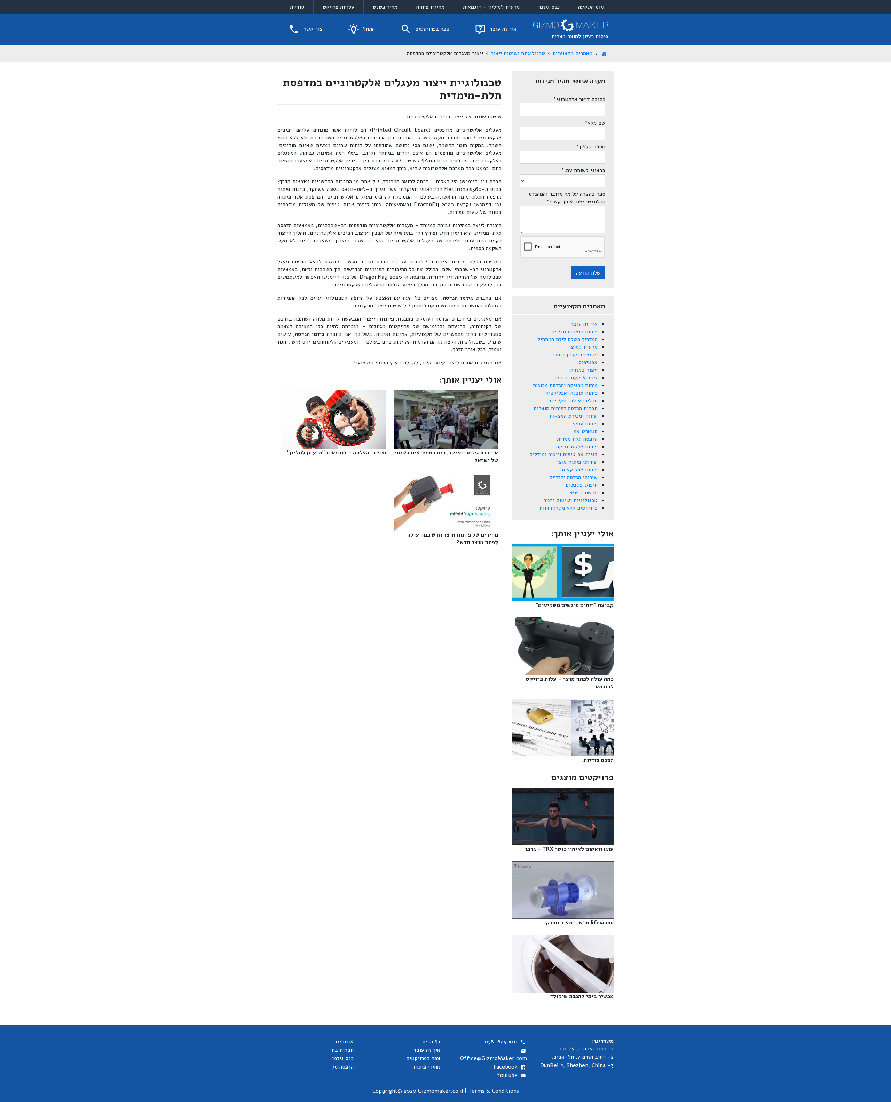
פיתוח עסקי (585, 423)
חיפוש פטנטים (582, 485)
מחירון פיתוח (430, 7)
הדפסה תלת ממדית (577, 439)
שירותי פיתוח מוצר (577, 462)
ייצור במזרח (584, 370)
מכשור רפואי (583, 492)
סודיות (297, 7)
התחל (368, 29)
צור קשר (312, 29)
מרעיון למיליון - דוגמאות (491, 7)
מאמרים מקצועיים (572, 53)
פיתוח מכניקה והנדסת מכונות (565, 385)
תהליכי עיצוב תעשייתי (573, 400)
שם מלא (594, 123)
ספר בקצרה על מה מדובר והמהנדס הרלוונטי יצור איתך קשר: (567, 198)
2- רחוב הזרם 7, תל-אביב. (583, 1057)
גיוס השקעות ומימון (576, 378)
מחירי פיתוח (426, 1067)
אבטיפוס (588, 362)
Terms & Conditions (493, 1091)
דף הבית (431, 1042)
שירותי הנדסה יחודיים (573, 477)
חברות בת (343, 1050)
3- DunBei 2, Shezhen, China (577, 1065)
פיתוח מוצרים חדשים (574, 332)
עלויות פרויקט (338, 7)
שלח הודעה (588, 273)
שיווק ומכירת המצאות (574, 416)
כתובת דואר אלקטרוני (579, 99)
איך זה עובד (502, 29)
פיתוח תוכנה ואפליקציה (572, 393)
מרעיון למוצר (583, 347)
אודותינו (344, 1042)
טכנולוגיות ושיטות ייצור (518, 53)
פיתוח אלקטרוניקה (577, 446)
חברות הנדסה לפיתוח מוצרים (566, 408)
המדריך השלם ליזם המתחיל (567, 339)
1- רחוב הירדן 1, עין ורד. (585, 1049)
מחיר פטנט (385, 7)
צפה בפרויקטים (431, 29)
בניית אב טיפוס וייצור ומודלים (563, 454)
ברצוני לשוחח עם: (583, 170)
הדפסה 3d (343, 1067)
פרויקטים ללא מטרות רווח (568, 508)
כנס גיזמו (549, 7)
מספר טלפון (590, 147)
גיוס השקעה (591, 7)
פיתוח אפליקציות (579, 469)
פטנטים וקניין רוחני (575, 355)
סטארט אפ (586, 431)
